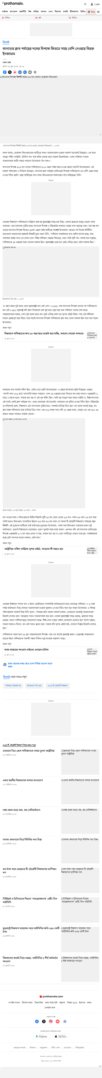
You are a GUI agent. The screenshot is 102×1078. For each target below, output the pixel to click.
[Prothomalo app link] (41, 1036)
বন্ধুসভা (62, 1002)
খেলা (50, 11)
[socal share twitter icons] (10, 73)
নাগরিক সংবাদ (14, 1002)
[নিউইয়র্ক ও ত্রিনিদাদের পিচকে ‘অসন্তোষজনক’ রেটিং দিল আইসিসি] (80, 910)
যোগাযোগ (67, 1048)
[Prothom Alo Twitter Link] (45, 1021)
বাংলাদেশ (13, 11)
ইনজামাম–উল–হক (34, 685)
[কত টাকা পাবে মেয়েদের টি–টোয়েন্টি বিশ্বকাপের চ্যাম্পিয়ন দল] (80, 880)
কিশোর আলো (27, 1002)
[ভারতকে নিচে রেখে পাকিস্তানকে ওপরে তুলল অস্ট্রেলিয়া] (80, 762)
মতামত (43, 11)
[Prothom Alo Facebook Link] (38, 1021)
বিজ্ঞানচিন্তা (39, 1002)
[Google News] (64, 1022)
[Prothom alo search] (85, 4)
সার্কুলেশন (43, 1048)
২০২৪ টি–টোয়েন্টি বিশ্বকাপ (58, 685)
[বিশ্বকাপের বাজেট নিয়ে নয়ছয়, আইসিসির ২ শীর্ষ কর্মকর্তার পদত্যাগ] (80, 969)
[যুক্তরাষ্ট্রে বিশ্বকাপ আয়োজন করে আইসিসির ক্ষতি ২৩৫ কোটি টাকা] (80, 939)
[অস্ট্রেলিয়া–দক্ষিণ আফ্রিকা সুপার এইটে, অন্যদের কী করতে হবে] (92, 550)
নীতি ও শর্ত (56, 1048)
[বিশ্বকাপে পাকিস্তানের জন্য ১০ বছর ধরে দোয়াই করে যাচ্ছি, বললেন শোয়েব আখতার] (92, 335)
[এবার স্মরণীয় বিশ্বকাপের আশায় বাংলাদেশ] (80, 791)
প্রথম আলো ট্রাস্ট (51, 1002)
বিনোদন (58, 11)
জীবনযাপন (74, 11)
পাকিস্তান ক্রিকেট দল (13, 685)
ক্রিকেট (6, 42)
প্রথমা (89, 1002)
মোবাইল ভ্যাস (50, 1007)
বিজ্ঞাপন (33, 1048)
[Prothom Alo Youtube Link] (59, 1021)
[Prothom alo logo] (51, 997)
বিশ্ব (29, 11)
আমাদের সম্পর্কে (20, 1048)
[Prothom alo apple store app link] (60, 1036)
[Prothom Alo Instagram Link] (52, 1021)
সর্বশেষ (5, 11)
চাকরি (65, 11)
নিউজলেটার (79, 1048)
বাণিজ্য (36, 11)
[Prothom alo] (13, 4)
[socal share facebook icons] (5, 73)
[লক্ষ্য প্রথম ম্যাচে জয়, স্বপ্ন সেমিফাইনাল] (80, 821)
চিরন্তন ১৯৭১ (72, 1002)
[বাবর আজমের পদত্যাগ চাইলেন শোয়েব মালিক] (92, 651)
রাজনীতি (22, 11)
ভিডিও (83, 11)
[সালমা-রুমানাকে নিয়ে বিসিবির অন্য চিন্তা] (80, 850)
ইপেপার (82, 1002)
